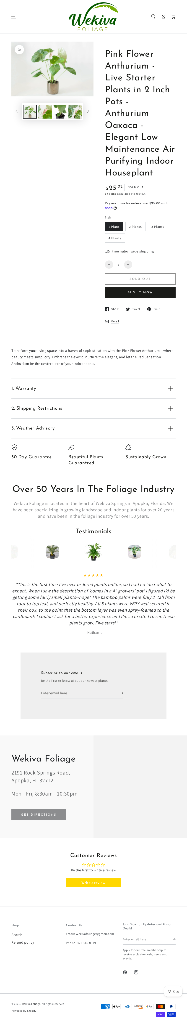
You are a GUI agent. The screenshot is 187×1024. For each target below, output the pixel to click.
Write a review (93, 882)
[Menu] (14, 17)
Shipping (111, 193)
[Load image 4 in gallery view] (75, 112)
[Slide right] (88, 112)
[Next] (164, 552)
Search (17, 934)
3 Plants (157, 227)
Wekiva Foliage (31, 1003)
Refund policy (22, 942)
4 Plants (115, 238)
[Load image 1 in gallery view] (30, 112)
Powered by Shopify (23, 1010)
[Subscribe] (121, 693)
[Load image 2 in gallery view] (45, 112)
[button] (153, 17)
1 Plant (114, 227)
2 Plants (135, 227)
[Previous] (23, 552)
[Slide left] (17, 112)
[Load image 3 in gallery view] (60, 112)
